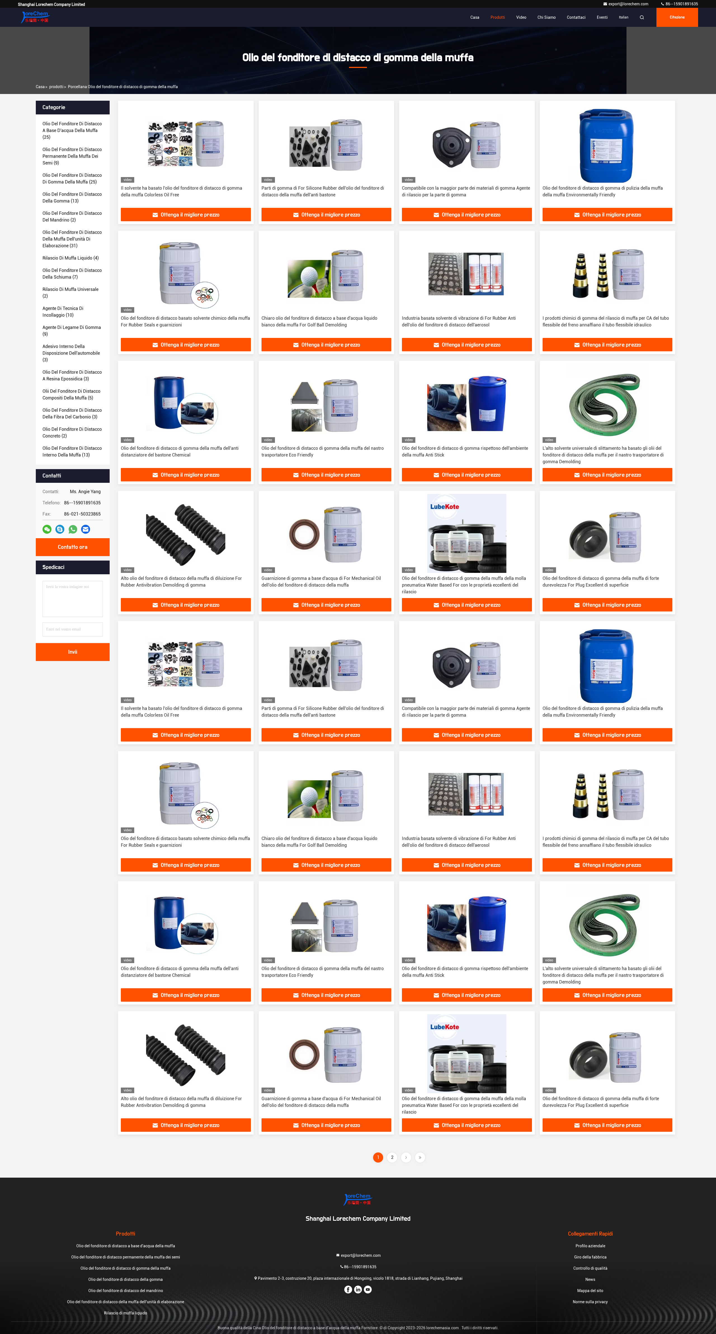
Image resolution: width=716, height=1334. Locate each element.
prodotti (56, 86)
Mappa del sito (590, 1290)
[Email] (85, 529)
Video (521, 17)
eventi (602, 17)
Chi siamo (547, 17)
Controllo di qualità (590, 1268)
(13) (72, 198)
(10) (63, 312)
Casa (474, 17)
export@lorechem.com (629, 4)
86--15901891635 (681, 4)
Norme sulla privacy (590, 1302)
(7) (72, 274)
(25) (72, 130)
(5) (71, 395)
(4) (71, 258)
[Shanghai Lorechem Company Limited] (35, 17)
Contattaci (576, 17)
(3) (71, 353)
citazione (677, 17)
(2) (72, 217)
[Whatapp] (73, 529)
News (590, 1279)
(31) (72, 239)
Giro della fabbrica (590, 1257)
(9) (72, 156)
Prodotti (498, 17)
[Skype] (59, 529)
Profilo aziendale (590, 1246)
